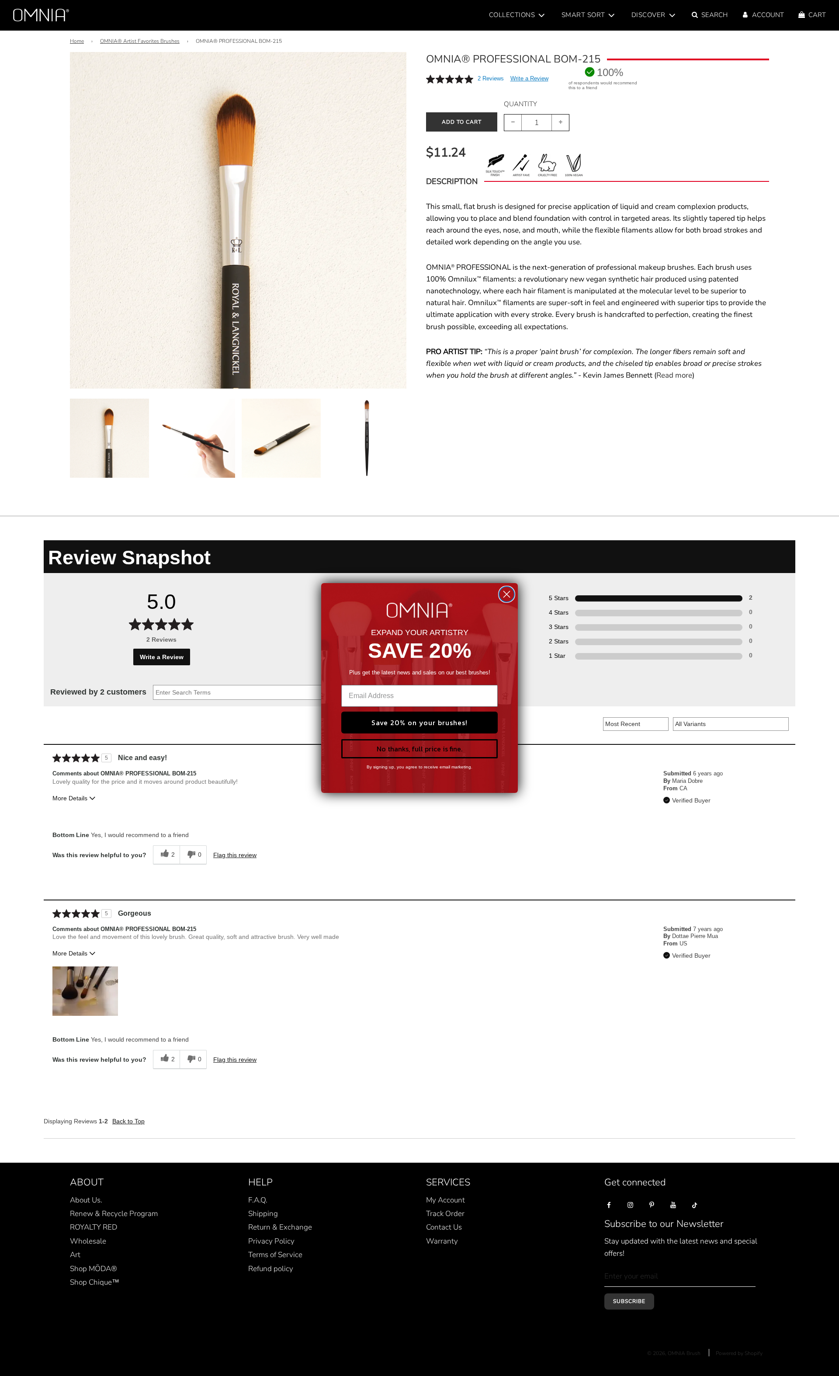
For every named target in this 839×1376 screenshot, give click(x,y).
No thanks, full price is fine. (419, 749)
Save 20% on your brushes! (419, 722)
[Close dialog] (506, 594)
